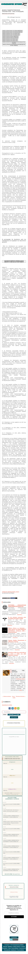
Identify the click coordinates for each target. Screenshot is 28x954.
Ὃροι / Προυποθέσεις (13, 948)
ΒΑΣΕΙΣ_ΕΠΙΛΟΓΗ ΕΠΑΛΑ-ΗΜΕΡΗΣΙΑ (10, 36)
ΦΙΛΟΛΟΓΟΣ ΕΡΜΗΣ (18, 944)
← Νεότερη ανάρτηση (6, 696)
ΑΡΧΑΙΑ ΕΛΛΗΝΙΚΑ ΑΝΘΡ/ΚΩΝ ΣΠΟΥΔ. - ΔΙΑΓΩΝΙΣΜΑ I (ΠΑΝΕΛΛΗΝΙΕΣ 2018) (11, 835)
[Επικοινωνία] (18, 708)
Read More (19, 614)
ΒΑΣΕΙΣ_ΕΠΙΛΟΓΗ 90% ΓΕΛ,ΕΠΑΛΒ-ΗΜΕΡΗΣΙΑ (12, 30)
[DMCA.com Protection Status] (6, 598)
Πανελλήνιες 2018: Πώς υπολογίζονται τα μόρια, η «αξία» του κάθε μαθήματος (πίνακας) (17, 654)
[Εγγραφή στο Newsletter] (15, 708)
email (20, 690)
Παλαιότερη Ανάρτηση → (21, 696)
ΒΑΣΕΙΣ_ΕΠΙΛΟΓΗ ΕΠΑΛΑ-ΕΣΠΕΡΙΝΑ (10, 37)
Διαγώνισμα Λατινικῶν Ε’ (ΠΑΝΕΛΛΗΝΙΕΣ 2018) (11, 864)
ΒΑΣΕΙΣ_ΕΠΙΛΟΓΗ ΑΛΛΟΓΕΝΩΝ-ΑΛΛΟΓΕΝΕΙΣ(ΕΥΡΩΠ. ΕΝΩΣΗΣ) (14, 43)
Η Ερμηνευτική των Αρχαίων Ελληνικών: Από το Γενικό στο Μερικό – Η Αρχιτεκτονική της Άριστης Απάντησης (12, 823)
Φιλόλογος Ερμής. (20, 678)
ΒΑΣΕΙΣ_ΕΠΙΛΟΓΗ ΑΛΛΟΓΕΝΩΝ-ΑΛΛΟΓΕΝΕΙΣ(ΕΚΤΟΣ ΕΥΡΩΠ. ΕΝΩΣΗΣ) (14, 45)
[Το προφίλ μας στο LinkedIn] (12, 708)
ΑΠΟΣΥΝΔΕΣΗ (14, 717)
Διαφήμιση (13, 949)
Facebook (12, 598)
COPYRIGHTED (14, 937)
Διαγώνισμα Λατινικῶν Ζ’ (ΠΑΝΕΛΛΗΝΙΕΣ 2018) (11, 805)
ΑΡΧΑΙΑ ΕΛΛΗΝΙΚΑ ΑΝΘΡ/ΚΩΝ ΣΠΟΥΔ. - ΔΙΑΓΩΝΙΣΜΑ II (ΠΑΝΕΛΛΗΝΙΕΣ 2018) (11, 870)
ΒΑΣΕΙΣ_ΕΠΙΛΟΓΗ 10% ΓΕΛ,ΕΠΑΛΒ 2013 (11, 34)
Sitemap (5, 946)
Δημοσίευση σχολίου (7, 705)
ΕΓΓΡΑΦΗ (14, 916)
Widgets (10, 946)
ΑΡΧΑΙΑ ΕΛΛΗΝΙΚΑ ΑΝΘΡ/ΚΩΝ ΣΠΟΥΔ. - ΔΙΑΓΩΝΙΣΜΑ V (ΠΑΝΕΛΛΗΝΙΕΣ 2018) (11, 816)
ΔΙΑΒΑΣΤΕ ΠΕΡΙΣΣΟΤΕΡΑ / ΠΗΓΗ (10, 591)
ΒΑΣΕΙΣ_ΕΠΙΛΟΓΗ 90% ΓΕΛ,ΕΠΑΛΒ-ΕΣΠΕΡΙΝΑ (12, 32)
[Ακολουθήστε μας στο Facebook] (10, 708)
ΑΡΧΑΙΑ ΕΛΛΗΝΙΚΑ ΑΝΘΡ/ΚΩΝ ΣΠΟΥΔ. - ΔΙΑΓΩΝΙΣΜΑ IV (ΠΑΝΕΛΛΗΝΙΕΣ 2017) (11, 846)
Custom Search (16, 946)
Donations (4, 948)
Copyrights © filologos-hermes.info (12, 794)
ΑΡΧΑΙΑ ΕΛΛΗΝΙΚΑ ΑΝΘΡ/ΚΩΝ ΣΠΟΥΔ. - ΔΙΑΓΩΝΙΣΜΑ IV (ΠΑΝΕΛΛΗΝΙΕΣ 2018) (11, 841)
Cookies (23, 946)
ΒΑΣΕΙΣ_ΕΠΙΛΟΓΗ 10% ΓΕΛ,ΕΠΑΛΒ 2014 (11, 33)
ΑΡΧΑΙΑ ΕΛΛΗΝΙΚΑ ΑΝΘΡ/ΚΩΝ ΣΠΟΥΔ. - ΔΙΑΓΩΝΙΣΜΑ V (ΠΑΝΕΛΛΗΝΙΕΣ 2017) (11, 858)
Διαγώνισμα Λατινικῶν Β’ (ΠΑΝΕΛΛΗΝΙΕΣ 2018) (11, 829)
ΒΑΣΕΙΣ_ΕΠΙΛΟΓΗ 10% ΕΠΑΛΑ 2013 (10, 40)
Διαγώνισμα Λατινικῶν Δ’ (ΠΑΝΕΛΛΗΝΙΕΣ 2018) (11, 852)
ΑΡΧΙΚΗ (4, 714)
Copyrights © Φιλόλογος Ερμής (14, 897)
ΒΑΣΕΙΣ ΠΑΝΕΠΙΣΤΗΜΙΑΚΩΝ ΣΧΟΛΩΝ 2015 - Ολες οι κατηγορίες (13, 10)
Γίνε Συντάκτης (20, 949)
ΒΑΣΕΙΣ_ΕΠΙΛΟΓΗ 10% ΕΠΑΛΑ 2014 (10, 39)
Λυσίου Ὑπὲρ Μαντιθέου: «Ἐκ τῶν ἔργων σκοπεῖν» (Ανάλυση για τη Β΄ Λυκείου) (11, 810)
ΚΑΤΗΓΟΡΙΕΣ (11, 714)
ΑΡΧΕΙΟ (17, 714)
